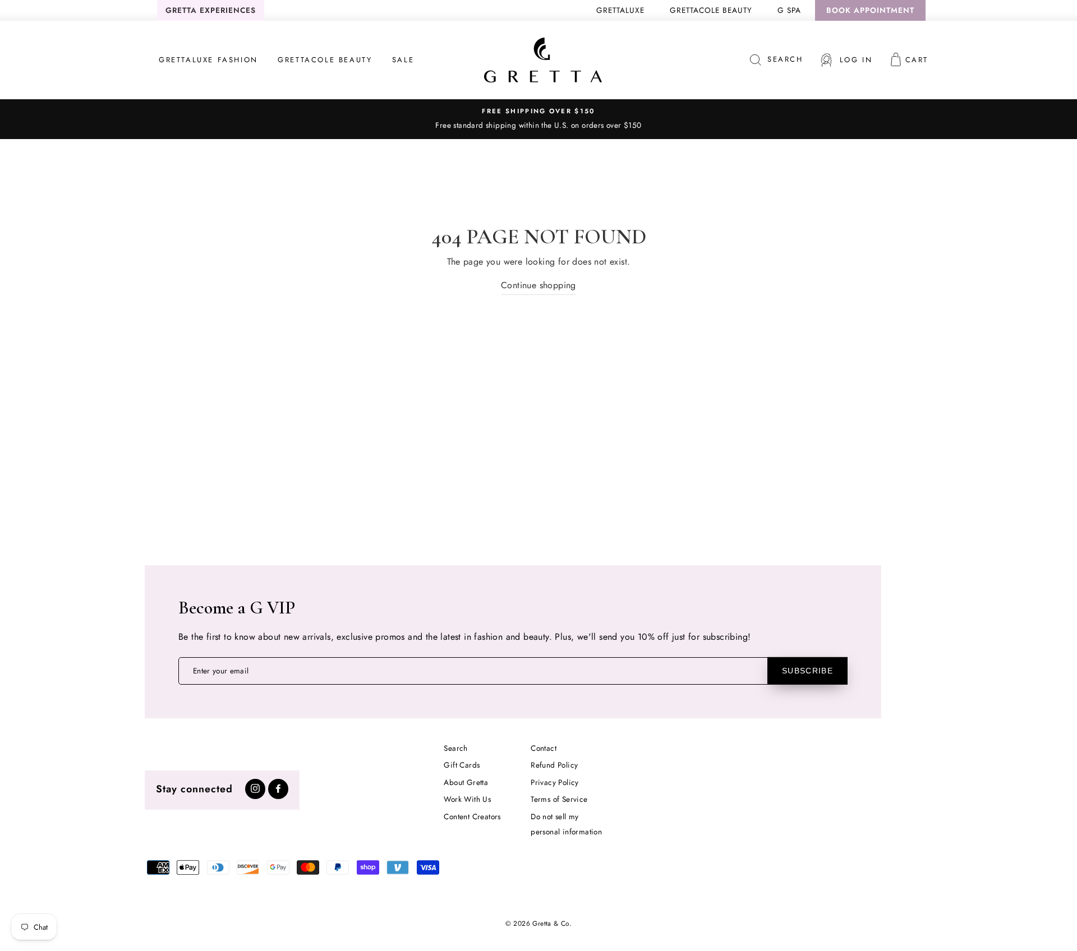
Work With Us (467, 799)
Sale (403, 59)
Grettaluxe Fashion (208, 59)
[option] (538, 119)
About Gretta (466, 782)
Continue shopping (538, 285)
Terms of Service (559, 799)
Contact (543, 748)
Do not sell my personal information (566, 824)
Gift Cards (462, 764)
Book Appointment (870, 10)
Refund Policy (554, 764)
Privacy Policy (555, 782)
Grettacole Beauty (711, 10)
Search (455, 748)
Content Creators (472, 816)
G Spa (789, 10)
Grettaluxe (620, 10)
